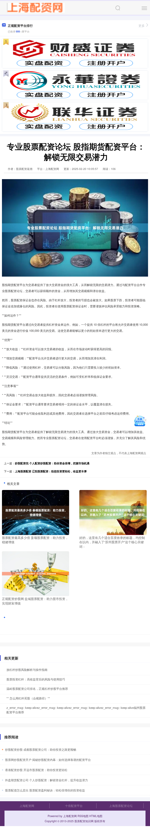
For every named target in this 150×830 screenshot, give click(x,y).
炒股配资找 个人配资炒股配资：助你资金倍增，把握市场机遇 (52, 463)
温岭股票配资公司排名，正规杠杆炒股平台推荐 (37, 689)
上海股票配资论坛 (121, 806)
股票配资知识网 (84, 821)
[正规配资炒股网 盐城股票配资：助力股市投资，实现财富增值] (35, 573)
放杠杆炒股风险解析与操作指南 (26, 670)
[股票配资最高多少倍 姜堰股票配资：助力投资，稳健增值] (35, 512)
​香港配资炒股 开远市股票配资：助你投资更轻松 (36, 770)
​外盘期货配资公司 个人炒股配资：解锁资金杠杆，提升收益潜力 (46, 780)
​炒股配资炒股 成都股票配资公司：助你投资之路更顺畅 (40, 749)
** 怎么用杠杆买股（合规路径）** (28, 698)
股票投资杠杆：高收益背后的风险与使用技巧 (35, 679)
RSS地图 (83, 816)
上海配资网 (27, 806)
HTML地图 (95, 816)
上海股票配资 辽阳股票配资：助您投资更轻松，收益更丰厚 (51, 471)
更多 (141, 25)
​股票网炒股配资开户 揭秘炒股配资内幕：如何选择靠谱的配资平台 (48, 760)
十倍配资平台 (74, 806)
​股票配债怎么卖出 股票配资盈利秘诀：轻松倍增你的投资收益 (45, 790)
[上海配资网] (36, 7)
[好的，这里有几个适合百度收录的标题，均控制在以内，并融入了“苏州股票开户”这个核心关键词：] (112, 512)
